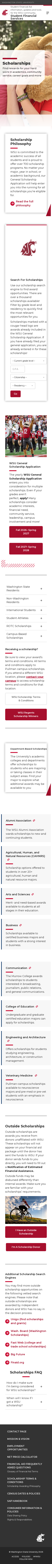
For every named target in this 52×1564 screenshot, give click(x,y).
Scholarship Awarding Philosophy (23, 1486)
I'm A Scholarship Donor (26, 1247)
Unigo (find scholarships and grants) (27, 1321)
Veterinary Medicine (19, 1075)
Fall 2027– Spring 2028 (26, 548)
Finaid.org (17, 1362)
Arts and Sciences (18, 894)
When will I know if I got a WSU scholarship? (19, 1402)
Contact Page (16, 1431)
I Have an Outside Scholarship (26, 1232)
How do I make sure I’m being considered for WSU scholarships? (21, 1386)
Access (15, 1556)
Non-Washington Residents (17, 600)
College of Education (20, 1006)
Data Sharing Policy (17, 1515)
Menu (47, 12)
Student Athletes (17, 618)
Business (12, 925)
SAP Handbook (17, 1501)
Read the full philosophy (24, 203)
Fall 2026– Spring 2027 (26, 532)
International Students (21, 610)
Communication (16, 968)
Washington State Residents (18, 588)
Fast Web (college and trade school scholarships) (28, 1344)
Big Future (18, 1354)
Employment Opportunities (17, 1448)
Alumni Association (18, 820)
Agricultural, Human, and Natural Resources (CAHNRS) (25, 854)
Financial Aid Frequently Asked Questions (24, 1466)
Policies (26, 1556)
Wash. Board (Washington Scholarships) (28, 1333)
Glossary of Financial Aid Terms (22, 1471)
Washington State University (18, 2)
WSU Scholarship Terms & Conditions (26, 699)
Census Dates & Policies (23, 1493)
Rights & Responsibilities (19, 1519)
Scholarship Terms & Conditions (21, 1480)
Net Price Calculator (22, 1457)
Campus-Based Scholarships (16, 635)
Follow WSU (25, 1559)
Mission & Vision (18, 1439)
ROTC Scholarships (18, 626)
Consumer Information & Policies (24, 1510)
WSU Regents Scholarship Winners (26, 714)
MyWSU (36, 1556)
